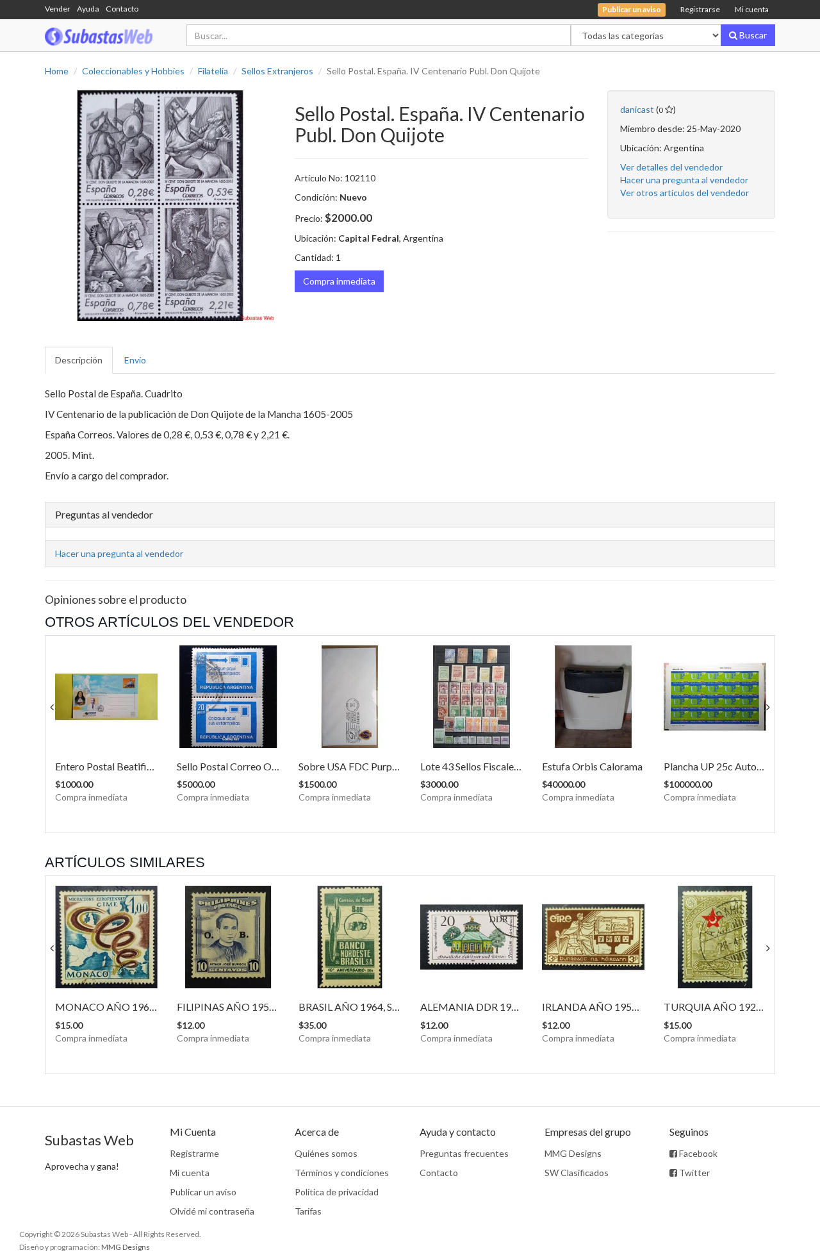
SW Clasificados (577, 1172)
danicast (637, 109)
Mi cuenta (752, 9)
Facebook (697, 1153)
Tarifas (308, 1211)
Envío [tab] (135, 359)
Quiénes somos (326, 1153)
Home (57, 70)
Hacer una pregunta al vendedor (684, 179)
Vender (57, 8)
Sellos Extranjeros (277, 70)
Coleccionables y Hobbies (133, 70)
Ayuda (88, 8)
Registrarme (194, 1153)
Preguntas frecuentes (464, 1153)
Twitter (693, 1172)
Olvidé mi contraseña (212, 1211)
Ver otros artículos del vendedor (684, 192)
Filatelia (213, 70)
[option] (160, 205)
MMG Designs (573, 1153)
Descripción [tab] (78, 359)
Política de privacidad (337, 1191)
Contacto (122, 8)
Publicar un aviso (203, 1191)
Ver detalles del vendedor (671, 167)
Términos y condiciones (342, 1172)
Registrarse (700, 9)
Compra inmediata (339, 281)
